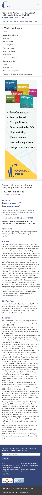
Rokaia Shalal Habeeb (11, 206)
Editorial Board (8, 41)
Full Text (5, 192)
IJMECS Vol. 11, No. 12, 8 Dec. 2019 (13, 18)
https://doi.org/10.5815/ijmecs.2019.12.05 (19, 218)
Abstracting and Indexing (29, 463)
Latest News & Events (10, 35)
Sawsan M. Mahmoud (11, 203)
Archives (6, 38)
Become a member (9, 61)
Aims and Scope (8, 48)
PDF (27, 21)
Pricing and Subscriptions (10, 470)
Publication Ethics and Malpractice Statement (18, 74)
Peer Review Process (10, 58)
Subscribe (5, 458)
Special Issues (8, 67)
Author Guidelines (9, 51)
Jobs (22, 472)
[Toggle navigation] (38, 4)
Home (5, 32)
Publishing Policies (9, 45)
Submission (7, 54)
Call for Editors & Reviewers (30, 465)
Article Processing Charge (11, 71)
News (3, 463)
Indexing (6, 64)
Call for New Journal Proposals (12, 467)
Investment (5, 472)
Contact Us (5, 474)
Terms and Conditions (28, 470)
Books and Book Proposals (10, 465)
